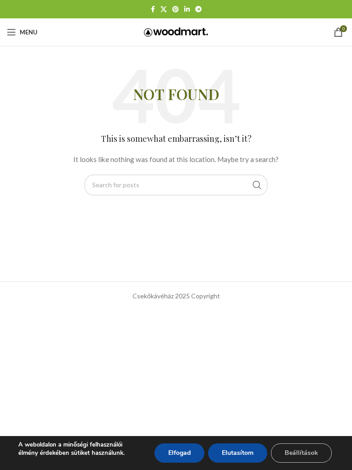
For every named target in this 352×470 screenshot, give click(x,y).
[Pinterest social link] (176, 9)
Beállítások (301, 452)
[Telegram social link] (198, 9)
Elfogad (179, 452)
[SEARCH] (257, 185)
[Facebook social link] (153, 9)
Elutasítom (237, 452)
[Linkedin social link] (187, 9)
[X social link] (164, 9)
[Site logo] (176, 31)
